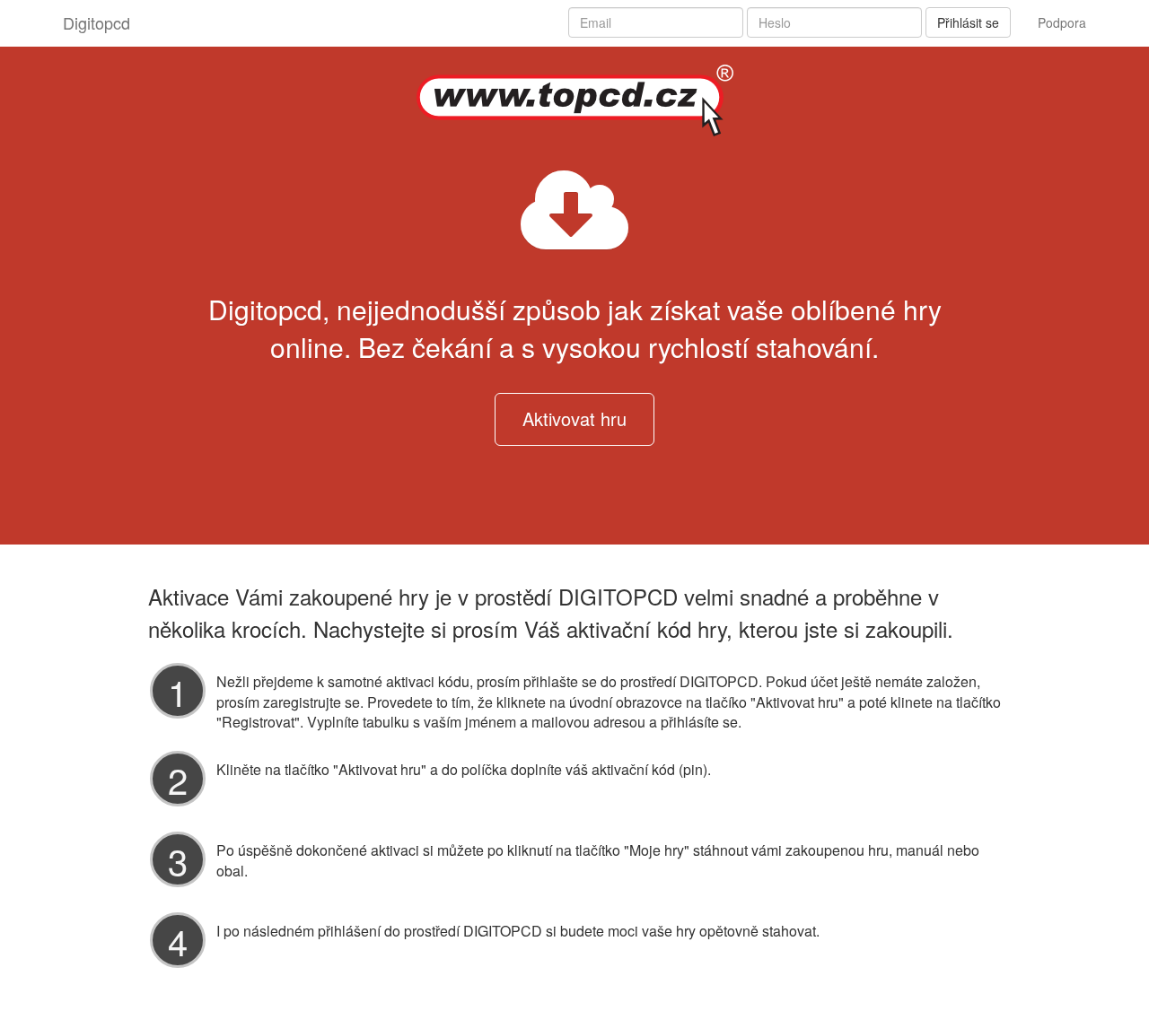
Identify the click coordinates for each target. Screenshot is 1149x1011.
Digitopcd (96, 22)
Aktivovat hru (574, 418)
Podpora (1062, 22)
